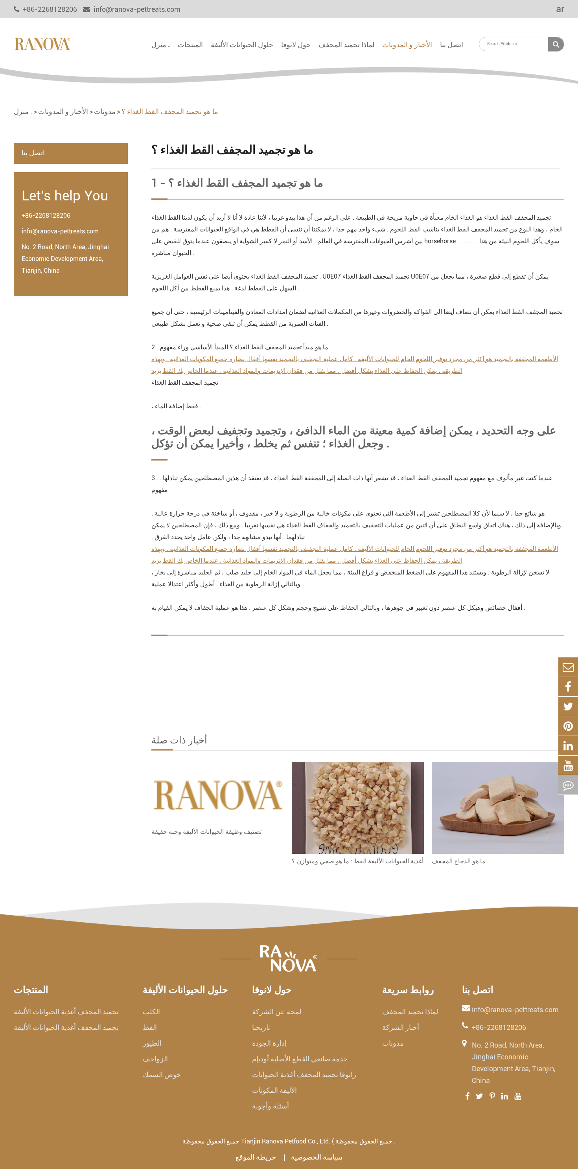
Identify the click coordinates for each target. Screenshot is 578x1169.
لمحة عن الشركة (276, 1012)
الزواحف (155, 1059)
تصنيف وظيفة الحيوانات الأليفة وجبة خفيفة (206, 831)
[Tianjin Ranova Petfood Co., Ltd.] (42, 43)
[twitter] (568, 706)
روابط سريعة (408, 989)
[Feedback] (568, 785)
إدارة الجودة (269, 1043)
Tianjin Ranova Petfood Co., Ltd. (285, 1141)
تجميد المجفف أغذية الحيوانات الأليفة (66, 1012)
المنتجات (190, 44)
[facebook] (568, 686)
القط (150, 1027)
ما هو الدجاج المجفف (459, 861)
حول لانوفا (296, 44)
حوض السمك (162, 1074)
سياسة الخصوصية (316, 1157)
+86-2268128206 (46, 215)
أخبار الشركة (400, 1027)
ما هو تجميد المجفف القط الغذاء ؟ (169, 111)
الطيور (152, 1043)
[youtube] (568, 765)
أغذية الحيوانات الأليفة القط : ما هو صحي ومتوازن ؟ (357, 861)
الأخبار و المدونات (407, 44)
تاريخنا (261, 1027)
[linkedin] (568, 745)
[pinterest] (568, 726)
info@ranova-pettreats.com (136, 9)
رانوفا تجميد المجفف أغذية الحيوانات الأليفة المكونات (304, 1082)
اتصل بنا (451, 44)
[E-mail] (568, 667)
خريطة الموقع (257, 1157)
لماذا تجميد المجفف (346, 44)
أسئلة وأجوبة (270, 1106)
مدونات (105, 111)
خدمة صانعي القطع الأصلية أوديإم (300, 1059)
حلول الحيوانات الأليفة (242, 44)
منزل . (160, 44)
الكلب (151, 1012)
